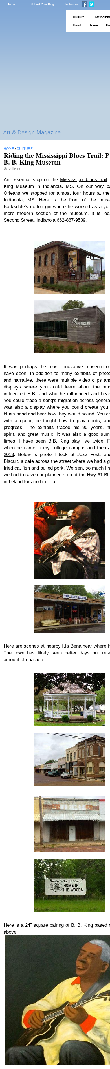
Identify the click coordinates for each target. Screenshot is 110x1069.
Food (77, 25)
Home (11, 4)
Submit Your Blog (42, 4)
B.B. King (59, 441)
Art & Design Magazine (32, 132)
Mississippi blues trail (83, 179)
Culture (79, 17)
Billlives (14, 168)
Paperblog (31, 21)
